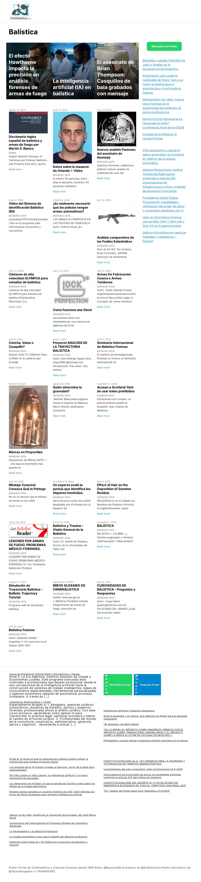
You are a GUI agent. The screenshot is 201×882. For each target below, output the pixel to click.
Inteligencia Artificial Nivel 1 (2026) (30, 702)
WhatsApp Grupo (120, 684)
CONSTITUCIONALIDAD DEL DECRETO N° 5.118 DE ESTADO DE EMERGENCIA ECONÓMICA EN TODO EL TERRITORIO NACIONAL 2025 (145, 784)
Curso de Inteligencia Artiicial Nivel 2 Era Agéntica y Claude (44, 674)
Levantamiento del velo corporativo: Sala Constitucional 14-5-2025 (143, 769)
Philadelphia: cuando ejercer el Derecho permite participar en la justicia (146, 740)
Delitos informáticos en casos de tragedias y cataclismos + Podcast (164, 237)
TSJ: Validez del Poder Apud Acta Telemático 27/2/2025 (137, 791)
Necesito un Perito (164, 46)
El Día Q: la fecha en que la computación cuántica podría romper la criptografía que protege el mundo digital (48, 760)
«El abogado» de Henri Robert (121, 724)
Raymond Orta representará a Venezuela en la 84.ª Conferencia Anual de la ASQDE (164, 123)
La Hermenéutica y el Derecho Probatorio (33, 831)
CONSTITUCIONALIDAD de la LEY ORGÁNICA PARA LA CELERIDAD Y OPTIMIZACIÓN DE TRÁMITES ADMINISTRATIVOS (144, 762)
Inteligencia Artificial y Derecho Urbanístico (129, 710)
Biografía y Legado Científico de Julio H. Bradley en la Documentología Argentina (164, 65)
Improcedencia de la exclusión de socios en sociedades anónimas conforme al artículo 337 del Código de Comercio (142, 776)
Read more (15, 169)
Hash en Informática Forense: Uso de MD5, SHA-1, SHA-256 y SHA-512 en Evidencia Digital (163, 221)
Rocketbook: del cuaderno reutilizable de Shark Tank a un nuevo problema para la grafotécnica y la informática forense (163, 84)
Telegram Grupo (149, 684)
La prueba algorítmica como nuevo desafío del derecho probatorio (48, 836)
